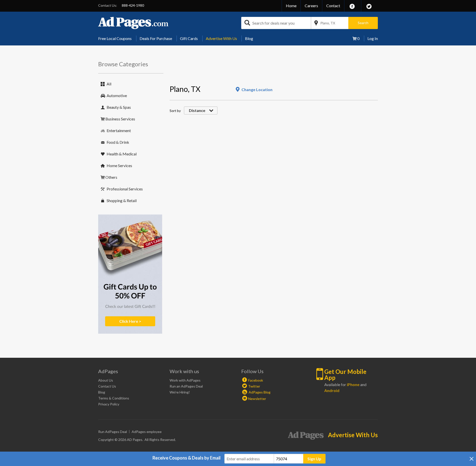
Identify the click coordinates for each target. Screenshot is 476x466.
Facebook (255, 380)
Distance (197, 110)
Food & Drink (118, 142)
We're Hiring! (180, 392)
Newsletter (257, 398)
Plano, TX (327, 23)
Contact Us (107, 386)
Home (291, 5)
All (109, 83)
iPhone (353, 384)
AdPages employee (147, 432)
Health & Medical (122, 153)
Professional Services (125, 188)
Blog (249, 38)
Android (331, 390)
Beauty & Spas (119, 107)
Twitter (254, 386)
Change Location (256, 89)
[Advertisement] (260, 71)
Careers (311, 5)
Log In (372, 38)
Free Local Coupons (115, 38)
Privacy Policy (108, 404)
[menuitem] (116, 38)
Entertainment (119, 130)
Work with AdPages (185, 380)
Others (111, 177)
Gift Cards (189, 38)
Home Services (119, 165)
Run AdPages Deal (112, 432)
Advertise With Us (221, 38)
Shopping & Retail (122, 200)
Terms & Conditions (113, 398)
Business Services (120, 118)
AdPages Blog (259, 392)
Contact (333, 5)
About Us (105, 380)
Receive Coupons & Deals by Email (186, 458)
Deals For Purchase (156, 38)
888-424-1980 (133, 5)
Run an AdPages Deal (186, 386)
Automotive (117, 95)
